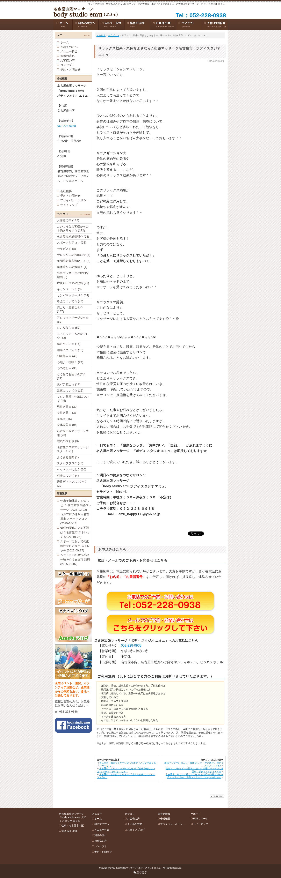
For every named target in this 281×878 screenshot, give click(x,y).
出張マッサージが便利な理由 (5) (73, 275)
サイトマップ (69, 204)
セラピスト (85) (67, 248)
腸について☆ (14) (68, 343)
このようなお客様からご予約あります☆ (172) (73, 228)
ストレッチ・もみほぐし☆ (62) (73, 336)
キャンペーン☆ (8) (69, 289)
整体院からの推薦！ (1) (72, 267)
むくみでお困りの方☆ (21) (71, 376)
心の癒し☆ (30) (67, 368)
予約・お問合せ (70, 69)
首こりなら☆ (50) (68, 327)
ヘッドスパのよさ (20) (71, 469)
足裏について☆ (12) (70, 390)
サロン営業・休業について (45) (73, 398)
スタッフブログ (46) (70, 463)
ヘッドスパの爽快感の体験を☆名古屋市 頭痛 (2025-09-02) (75, 559)
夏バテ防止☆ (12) (68, 384)
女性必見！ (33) (67, 412)
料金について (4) (68, 475)
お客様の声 (67, 60)
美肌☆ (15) (64, 419)
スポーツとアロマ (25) (71, 242)
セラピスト (113, 35)
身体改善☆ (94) (67, 424)
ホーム (64, 42)
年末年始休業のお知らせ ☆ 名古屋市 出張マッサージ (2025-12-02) (76, 505)
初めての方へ (69, 47)
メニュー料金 (69, 51)
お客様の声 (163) (68, 220)
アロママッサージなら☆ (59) (73, 319)
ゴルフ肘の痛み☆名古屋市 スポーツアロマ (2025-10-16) (74, 519)
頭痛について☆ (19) (70, 350)
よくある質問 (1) (68, 457)
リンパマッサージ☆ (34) (73, 295)
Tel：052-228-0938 (201, 15)
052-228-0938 (131, 645)
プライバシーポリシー (74, 200)
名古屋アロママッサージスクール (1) (73, 449)
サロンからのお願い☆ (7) (73, 254)
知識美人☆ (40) (67, 356)
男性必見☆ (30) (67, 406)
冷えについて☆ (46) (70, 301)
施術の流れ (67, 56)
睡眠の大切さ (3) (68, 441)
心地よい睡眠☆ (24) (70, 362)
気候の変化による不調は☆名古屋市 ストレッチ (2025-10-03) (75, 532)
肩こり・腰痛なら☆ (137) (70, 309)
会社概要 (66, 191)
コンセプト (67, 65)
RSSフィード (200, 818)
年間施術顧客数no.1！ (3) (73, 260)
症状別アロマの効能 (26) (73, 283)
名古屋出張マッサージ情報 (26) (73, 433)
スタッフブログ (136, 829)
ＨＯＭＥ (101, 35)
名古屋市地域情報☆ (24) (73, 236)
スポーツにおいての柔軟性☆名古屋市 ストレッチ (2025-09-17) (75, 546)
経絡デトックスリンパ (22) (71, 483)
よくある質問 (134, 824)
